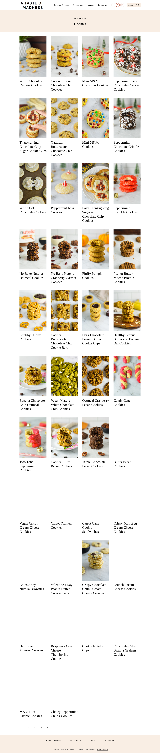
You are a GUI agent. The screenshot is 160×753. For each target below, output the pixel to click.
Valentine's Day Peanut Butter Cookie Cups (61, 589)
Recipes (83, 18)
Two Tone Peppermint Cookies (27, 466)
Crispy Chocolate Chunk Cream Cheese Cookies (94, 589)
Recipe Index (78, 5)
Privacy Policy (102, 749)
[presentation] (32, 56)
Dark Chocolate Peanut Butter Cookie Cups (93, 339)
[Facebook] (113, 5)
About (90, 5)
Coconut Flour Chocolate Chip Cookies (61, 85)
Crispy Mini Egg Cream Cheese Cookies (125, 527)
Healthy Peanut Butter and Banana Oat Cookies (126, 339)
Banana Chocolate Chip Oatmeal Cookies (32, 405)
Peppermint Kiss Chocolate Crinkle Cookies (126, 85)
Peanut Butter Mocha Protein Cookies (124, 278)
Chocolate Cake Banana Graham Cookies (125, 650)
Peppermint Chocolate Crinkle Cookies (126, 146)
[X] (118, 5)
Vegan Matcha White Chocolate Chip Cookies (62, 405)
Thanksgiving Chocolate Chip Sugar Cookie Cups (32, 146)
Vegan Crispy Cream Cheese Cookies (29, 527)
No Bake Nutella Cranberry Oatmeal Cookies (64, 278)
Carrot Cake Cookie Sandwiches (90, 527)
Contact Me (102, 5)
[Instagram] (122, 5)
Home (75, 18)
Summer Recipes (61, 5)
